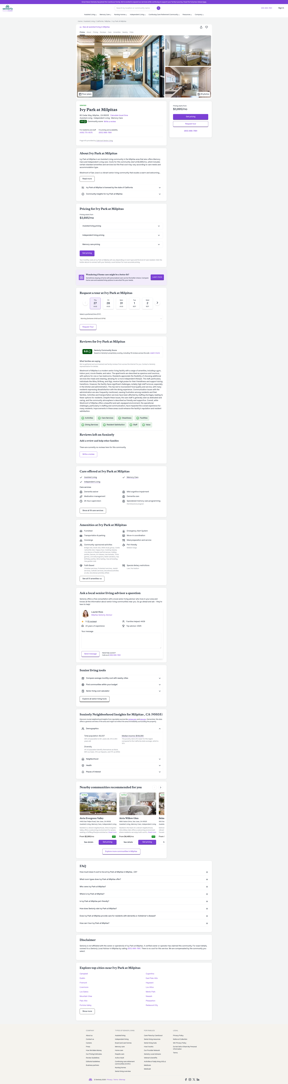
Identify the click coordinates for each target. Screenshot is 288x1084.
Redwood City (152, 1005)
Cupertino (150, 974)
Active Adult (119, 1058)
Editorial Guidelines (93, 1061)
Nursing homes (120, 1067)
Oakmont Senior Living (104, 141)
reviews (103, 32)
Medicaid (147, 1069)
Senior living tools (150, 1043)
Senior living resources (152, 1039)
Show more (87, 1011)
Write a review (88, 454)
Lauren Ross (97, 612)
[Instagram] (190, 1079)
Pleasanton (150, 1001)
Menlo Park (150, 992)
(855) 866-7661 (105, 133)
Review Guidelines (92, 1058)
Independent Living (92, 482)
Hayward (149, 983)
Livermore (84, 987)
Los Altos (150, 987)
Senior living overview (123, 1071)
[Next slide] (157, 302)
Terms (175, 1053)
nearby (125, 32)
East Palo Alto (152, 978)
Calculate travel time (119, 115)
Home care (119, 1050)
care (109, 32)
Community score (95, 121)
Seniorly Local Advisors (152, 1054)
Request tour (190, 124)
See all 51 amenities (90, 579)
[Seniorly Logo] (8, 8)
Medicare (147, 1065)
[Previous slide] (85, 302)
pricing (95, 32)
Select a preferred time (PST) (90, 314)
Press (88, 1047)
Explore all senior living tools (94, 699)
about (89, 32)
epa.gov (143, 719)
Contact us (90, 1039)
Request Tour (88, 327)
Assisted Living (90, 477)
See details (88, 842)
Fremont (83, 983)
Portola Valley (85, 1005)
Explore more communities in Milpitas (121, 851)
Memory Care (132, 477)
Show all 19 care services (92, 510)
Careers (89, 1043)
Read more (87, 179)
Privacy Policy (178, 1035)
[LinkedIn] (198, 1079)
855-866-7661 (266, 8)
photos (82, 32)
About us (89, 1035)
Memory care (120, 1047)
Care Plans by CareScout (153, 1035)
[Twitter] (194, 1079)
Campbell (84, 974)
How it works (148, 1047)
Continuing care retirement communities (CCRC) (125, 1063)
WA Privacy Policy (179, 1043)
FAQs (131, 32)
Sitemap (122, 1080)
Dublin (82, 978)
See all (96, 27)
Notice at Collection (180, 1039)
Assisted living (120, 1035)
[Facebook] (185, 1079)
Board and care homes (123, 1043)
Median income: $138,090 (133, 736)
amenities (117, 32)
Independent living (122, 1039)
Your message (87, 631)
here (204, 2)
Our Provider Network (152, 1050)
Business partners (92, 1065)
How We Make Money (94, 1050)
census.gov (132, 719)
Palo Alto (83, 1001)
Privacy (109, 1080)
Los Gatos (84, 992)
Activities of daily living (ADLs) (155, 1061)
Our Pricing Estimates (94, 1054)
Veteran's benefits (150, 1058)
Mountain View (86, 996)
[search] (159, 8)
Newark (149, 996)
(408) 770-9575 (86, 133)
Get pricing (87, 253)
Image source (83, 37)
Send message (90, 654)
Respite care (119, 1054)
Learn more (157, 277)
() (92, 621)
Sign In (281, 8)
